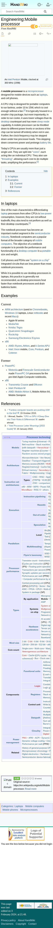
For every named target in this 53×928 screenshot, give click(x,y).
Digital (46, 734)
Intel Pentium (14, 79)
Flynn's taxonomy (33, 555)
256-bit (33, 644)
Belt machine (28, 444)
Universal (42, 441)
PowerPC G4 (22, 373)
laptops (43, 94)
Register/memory (30, 467)
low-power (45, 213)
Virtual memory (30, 470)
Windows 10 (11, 313)
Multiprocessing (37, 473)
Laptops (19, 806)
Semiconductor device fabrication (37, 757)
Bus (36, 658)
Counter (44, 450)
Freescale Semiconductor (36, 370)
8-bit (42, 641)
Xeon (17, 349)
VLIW (44, 480)
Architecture (13, 465)
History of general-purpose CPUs (37, 748)
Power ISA (45, 487)
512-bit (42, 644)
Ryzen (18, 346)
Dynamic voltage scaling (33, 741)
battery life (45, 142)
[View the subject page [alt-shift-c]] (2, 34)
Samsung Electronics (20, 338)
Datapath (35, 717)
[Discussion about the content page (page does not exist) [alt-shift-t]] (9, 34)
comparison (44, 483)
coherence (27, 658)
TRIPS (36, 480)
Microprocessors (29, 810)
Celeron (13, 353)
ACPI (37, 738)
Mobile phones (10, 810)
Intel (11, 349)
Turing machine (29, 441)
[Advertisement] (26, 872)
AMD (11, 346)
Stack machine (43, 444)
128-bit (25, 644)
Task (46, 536)
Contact (32, 924)
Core (31, 349)
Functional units (32, 671)
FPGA (31, 589)
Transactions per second (33, 570)
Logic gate (48, 687)
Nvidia (12, 327)
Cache (32, 655)
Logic (37, 686)
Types (16, 610)
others (46, 490)
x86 (7, 341)
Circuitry (36, 731)
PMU (24, 738)
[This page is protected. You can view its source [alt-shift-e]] (35, 34)
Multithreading (34, 546)
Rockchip (13, 334)
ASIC (24, 589)
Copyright (21, 924)
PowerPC (10, 366)
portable (46, 251)
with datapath (29, 447)
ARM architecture (14, 309)
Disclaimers (7, 924)
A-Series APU (42, 346)
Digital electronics (30, 754)
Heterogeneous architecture (35, 651)
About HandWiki (26, 920)
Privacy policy (8, 920)
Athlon (26, 346)
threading (7, 159)
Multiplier (47, 714)
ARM (29, 487)
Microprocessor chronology (34, 751)
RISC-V (37, 490)
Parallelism (13, 543)
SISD (46, 553)
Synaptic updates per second (35, 573)
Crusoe (24, 384)
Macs (15, 316)
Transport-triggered (41, 461)
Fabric (25, 473)
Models (15, 447)
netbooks (38, 313)
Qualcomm (14, 331)
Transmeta (14, 384)
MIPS (35, 487)
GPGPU (33, 586)
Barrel (50, 586)
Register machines (30, 450)
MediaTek (14, 324)
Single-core (27, 648)
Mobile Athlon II (23, 391)
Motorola (13, 370)
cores (36, 152)
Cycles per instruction (33, 563)
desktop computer (28, 251)
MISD (47, 557)
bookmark (46, 26)
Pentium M (19, 388)
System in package (31, 592)
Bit (45, 530)
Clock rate (44, 658)
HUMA (49, 464)
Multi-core (39, 648)
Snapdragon (27, 331)
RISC (41, 477)
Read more (31, 789)
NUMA (41, 464)
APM (31, 738)
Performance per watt (32, 576)
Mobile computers (34, 806)
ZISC (35, 483)
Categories (7, 806)
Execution (14, 510)
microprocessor (36, 91)
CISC (35, 477)
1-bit (24, 641)
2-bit (30, 641)
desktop (5, 121)
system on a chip (39, 260)
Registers (35, 694)
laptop (4, 213)
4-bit (36, 641)
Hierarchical (42, 447)
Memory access (29, 464)
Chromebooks (40, 309)
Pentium (39, 349)
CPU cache (41, 655)
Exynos (36, 338)
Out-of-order (39, 515)
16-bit (49, 641)
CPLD (39, 589)
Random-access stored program (37, 454)
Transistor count (29, 560)
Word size (14, 643)
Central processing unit (33, 583)
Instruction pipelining (34, 496)
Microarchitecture (30, 457)
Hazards (41, 505)
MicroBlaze (27, 490)
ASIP (43, 602)
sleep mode (43, 121)
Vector (48, 539)
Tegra (19, 327)
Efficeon (38, 384)
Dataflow (26, 461)
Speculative (39, 525)
